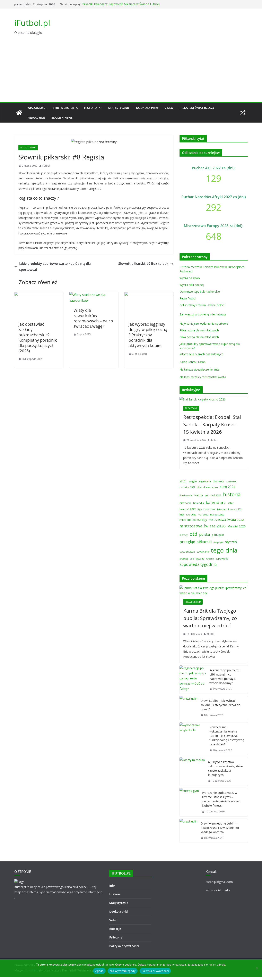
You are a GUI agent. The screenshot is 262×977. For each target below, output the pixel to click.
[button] (99, 108)
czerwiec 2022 (187, 487)
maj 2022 (203, 514)
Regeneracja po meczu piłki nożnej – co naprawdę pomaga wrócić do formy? (225, 676)
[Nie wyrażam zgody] (257, 968)
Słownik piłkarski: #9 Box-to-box (143, 263)
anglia (193, 481)
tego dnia (224, 550)
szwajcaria (203, 551)
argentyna (205, 481)
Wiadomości (36, 108)
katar (231, 503)
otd (193, 533)
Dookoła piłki (147, 108)
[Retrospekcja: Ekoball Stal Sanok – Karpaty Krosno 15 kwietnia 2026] (214, 399)
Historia (90, 108)
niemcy (184, 534)
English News (62, 117)
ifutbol (46, 165)
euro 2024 (227, 487)
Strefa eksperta (65, 108)
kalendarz (216, 502)
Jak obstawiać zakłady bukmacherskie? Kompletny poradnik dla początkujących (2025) (37, 337)
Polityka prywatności (124, 946)
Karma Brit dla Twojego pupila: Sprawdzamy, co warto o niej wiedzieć (210, 618)
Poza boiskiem (193, 602)
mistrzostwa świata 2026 (203, 526)
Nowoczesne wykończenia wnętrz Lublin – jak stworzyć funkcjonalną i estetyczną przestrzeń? (226, 735)
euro (215, 487)
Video (169, 108)
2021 (183, 481)
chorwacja (219, 481)
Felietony (115, 937)
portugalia (218, 535)
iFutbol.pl (32, 22)
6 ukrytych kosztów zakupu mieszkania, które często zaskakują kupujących (225, 768)
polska (204, 534)
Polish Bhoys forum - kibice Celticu (202, 305)
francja (198, 495)
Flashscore (186, 495)
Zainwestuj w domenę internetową (203, 314)
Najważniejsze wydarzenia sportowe (204, 323)
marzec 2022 (217, 514)
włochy (210, 558)
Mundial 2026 (236, 526)
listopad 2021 (235, 509)
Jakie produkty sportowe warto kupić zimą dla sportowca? (55, 266)
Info (112, 885)
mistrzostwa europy (193, 520)
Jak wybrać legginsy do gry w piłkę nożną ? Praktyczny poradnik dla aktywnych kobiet (148, 334)
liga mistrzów (206, 509)
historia (232, 494)
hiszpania (185, 503)
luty (182, 514)
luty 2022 (191, 514)
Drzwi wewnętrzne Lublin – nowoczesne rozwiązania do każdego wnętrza (220, 827)
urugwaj (184, 558)
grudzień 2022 (213, 495)
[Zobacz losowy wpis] (243, 113)
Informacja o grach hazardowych (201, 354)
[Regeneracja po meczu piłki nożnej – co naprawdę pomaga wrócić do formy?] (193, 679)
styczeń (231, 541)
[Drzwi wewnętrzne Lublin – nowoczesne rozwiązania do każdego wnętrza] (188, 831)
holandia (198, 503)
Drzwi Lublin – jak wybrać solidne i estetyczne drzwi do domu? (220, 705)
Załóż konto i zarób (193, 362)
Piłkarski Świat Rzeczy (197, 108)
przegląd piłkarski (196, 541)
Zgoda (99, 970)
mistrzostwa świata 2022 (226, 520)
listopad (221, 509)
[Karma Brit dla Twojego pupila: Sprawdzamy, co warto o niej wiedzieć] (214, 590)
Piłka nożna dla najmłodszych (199, 330)
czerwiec (231, 481)
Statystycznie (119, 108)
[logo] (19, 882)
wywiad (200, 558)
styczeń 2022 (187, 551)
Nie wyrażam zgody (123, 970)
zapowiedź (222, 558)
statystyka (218, 542)
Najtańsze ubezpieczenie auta (199, 369)
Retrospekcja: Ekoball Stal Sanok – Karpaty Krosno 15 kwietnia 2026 (212, 424)
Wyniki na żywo (190, 278)
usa (192, 558)
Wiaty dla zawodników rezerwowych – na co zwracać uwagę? (93, 318)
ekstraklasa (203, 487)
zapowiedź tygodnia (198, 564)
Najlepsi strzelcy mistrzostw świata (203, 377)
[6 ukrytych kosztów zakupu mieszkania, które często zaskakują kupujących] (192, 771)
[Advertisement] (131, 71)
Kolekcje (115, 929)
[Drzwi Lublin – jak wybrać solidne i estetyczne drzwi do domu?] (188, 708)
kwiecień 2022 (188, 509)
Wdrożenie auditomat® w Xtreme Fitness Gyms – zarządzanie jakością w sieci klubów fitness (221, 799)
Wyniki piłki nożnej (192, 285)
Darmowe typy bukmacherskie (200, 291)
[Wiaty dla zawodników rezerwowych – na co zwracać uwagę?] (93, 294)
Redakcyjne (36, 117)
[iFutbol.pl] (19, 113)
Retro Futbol (188, 298)
